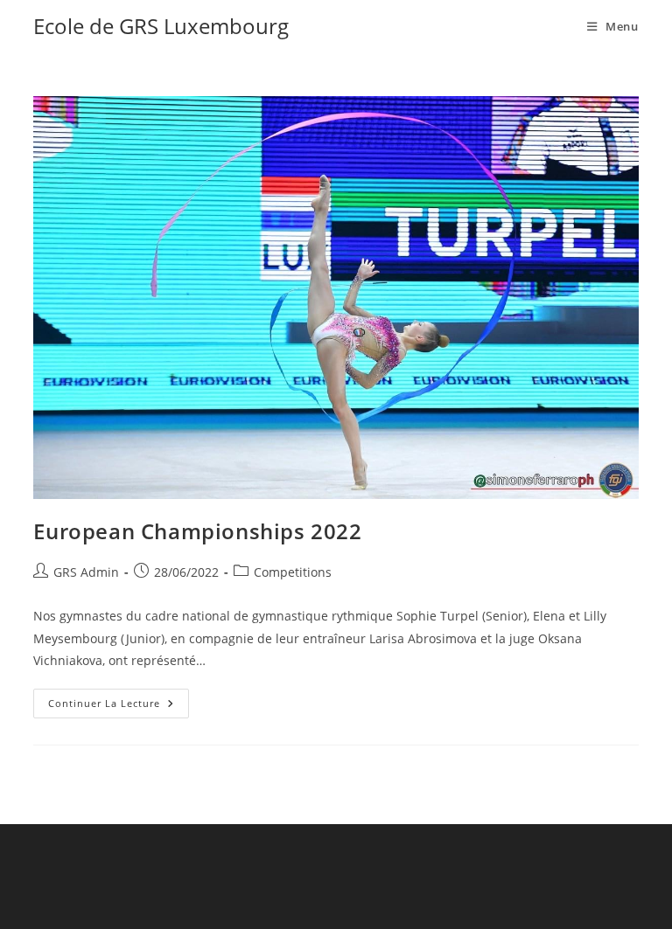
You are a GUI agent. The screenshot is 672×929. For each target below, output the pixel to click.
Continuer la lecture (118, 699)
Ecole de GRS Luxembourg (161, 25)
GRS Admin (86, 572)
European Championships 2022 (197, 530)
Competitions (293, 572)
